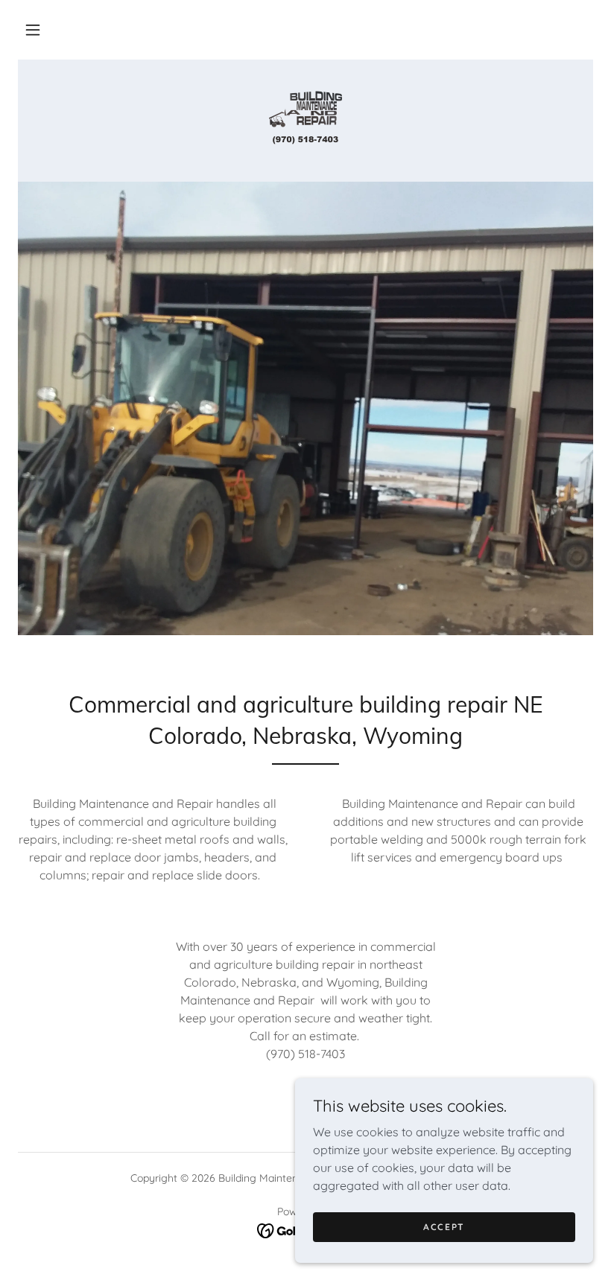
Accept (444, 1226)
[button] (33, 30)
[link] (305, 119)
